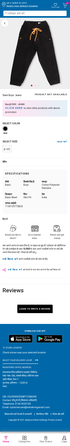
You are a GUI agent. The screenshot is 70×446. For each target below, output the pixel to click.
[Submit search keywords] (6, 13)
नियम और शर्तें (58, 414)
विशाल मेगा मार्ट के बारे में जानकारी (18, 414)
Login (64, 441)
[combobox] (35, 13)
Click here (14, 108)
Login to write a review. (35, 309)
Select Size (10, 141)
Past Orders (46, 441)
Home (6, 441)
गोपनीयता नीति (42, 414)
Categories (24, 441)
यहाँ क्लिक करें (10, 259)
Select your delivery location (22, 6)
